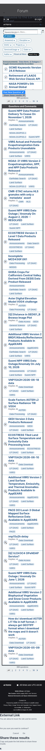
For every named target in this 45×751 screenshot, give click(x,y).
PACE (12, 531)
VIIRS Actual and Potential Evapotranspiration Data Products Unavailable (24, 145)
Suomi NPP (34, 137)
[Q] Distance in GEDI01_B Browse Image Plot (24, 316)
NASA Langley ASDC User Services (26, 693)
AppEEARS (32, 348)
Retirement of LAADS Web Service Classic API (24, 77)
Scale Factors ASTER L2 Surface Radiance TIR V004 (23, 403)
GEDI (35, 321)
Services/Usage (11, 50)
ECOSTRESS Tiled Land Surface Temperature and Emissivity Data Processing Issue (24, 439)
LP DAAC (32, 125)
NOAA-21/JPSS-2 (17, 137)
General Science (17, 325)
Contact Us (22, 700)
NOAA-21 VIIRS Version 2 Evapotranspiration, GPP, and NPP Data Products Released (24, 165)
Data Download (26, 387)
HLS (28, 201)
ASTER (22, 305)
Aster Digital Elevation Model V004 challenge (23, 300)
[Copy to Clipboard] (1, 749)
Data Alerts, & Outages (29, 62)
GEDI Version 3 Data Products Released (21, 420)
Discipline (23, 40)
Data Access (24, 321)
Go (24, 733)
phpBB (15, 703)
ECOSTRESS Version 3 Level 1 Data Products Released (22, 236)
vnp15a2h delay (18, 536)
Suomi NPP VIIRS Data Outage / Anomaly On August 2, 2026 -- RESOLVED (22, 215)
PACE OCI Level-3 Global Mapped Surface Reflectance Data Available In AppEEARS (24, 515)
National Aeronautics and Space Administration (22, 695)
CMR (21, 201)
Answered (9, 40)
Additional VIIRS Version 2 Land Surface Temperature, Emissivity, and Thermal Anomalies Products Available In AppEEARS (25, 485)
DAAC (7, 45)
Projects (19, 45)
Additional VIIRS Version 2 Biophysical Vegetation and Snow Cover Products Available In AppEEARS (25, 597)
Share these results (12, 95)
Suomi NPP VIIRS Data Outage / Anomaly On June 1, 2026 (22, 576)
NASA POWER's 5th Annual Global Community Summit (21, 87)
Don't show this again (11, 32)
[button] (8, 101)
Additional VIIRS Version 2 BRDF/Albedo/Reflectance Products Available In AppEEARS (25, 339)
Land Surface (15, 129)
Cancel (16, 733)
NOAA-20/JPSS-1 (17, 133)
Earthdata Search (17, 125)
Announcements (26, 121)
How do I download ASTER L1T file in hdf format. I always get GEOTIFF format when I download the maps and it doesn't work (25, 626)
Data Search (33, 243)
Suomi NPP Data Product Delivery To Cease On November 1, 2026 (24, 114)
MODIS (12, 267)
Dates (26, 50)
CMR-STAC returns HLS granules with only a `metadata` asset (23, 194)
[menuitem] (18, 685)
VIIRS (27, 156)
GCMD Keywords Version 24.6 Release (25, 69)
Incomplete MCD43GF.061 (17, 257)
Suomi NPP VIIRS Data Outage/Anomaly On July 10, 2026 (24, 364)
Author (7, 54)
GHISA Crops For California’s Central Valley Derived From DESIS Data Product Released (24, 276)
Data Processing (17, 263)
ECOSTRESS (15, 247)
